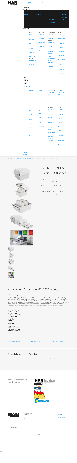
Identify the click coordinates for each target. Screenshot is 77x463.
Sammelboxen (41, 46)
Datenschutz (60, 416)
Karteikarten (51, 122)
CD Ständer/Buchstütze (42, 39)
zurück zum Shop (23, 358)
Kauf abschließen (53, 358)
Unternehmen (27, 9)
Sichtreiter (50, 62)
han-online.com (16, 330)
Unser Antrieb (51, 19)
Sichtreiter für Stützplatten (34, 341)
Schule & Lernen (61, 59)
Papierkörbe (50, 38)
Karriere (63, 15)
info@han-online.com (16, 329)
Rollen (49, 56)
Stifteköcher (61, 62)
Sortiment (26, 28)
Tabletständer (61, 66)
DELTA (30, 37)
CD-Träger (50, 46)
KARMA (30, 119)
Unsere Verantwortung (51, 96)
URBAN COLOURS (32, 56)
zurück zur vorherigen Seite (59, 194)
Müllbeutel (50, 51)
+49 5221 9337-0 (16, 327)
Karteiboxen (60, 41)
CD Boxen (60, 36)
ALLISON (30, 34)
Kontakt (26, 80)
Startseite (26, 7)
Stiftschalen (61, 64)
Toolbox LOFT (32, 64)
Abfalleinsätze (51, 36)
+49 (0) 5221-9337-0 (28, 418)
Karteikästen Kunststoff (28, 158)
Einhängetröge (61, 38)
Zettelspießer (61, 73)
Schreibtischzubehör (16, 158)
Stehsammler (41, 53)
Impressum (60, 414)
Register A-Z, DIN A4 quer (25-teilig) (57, 341)
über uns (27, 15)
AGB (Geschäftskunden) (62, 417)
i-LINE (30, 43)
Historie (38, 15)
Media (25, 79)
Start (9, 158)
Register (50, 53)
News (25, 77)
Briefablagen (41, 34)
